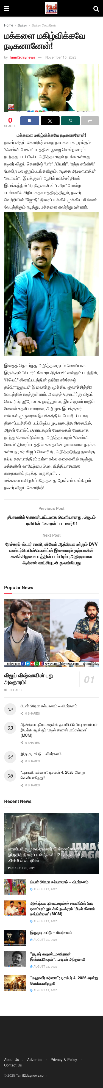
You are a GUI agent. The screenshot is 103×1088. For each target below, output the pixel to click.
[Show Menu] (6, 8)
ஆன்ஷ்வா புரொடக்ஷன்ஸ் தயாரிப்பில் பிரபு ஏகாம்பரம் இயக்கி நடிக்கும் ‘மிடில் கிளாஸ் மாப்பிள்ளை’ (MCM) (59, 729)
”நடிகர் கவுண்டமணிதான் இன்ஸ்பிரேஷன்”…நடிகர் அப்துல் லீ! (57, 956)
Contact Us (13, 1065)
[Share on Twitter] (50, 120)
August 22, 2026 (23, 868)
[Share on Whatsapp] (70, 120)
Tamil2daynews (22, 57)
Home (8, 25)
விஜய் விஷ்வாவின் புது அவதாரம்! (28, 678)
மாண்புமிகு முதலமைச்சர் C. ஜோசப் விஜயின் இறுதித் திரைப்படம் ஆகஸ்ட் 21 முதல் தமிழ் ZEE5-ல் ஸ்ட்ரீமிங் (47, 854)
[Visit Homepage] (51, 8)
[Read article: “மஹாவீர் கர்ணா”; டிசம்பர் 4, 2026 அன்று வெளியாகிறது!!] (15, 983)
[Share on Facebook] (29, 120)
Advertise (34, 1059)
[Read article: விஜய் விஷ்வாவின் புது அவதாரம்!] (51, 633)
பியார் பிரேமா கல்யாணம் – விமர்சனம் (49, 705)
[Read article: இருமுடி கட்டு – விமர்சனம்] (15, 937)
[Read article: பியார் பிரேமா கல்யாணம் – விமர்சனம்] (15, 887)
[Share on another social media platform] (90, 120)
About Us (11, 1059)
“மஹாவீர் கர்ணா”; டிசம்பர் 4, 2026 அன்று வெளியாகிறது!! (53, 774)
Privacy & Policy (64, 1059)
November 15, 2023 (60, 57)
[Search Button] (96, 8)
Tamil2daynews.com (31, 1075)
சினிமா (22, 25)
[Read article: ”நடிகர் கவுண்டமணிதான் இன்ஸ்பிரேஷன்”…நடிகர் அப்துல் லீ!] (15, 959)
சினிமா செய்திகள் (44, 25)
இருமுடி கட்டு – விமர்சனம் (41, 753)
